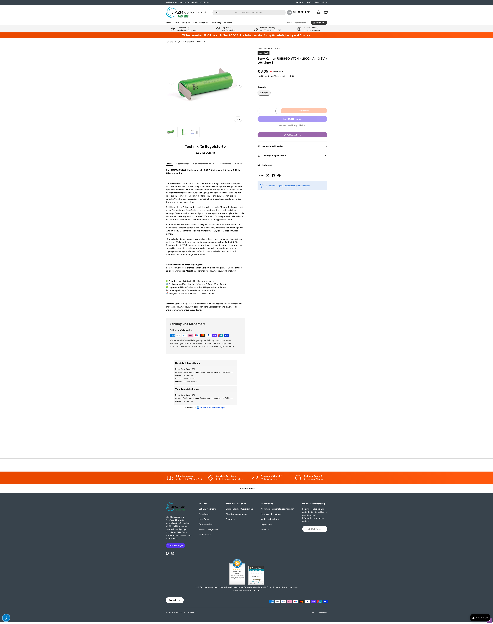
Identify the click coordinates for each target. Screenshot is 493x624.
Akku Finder (199, 22)
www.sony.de (189, 378)
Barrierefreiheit (206, 524)
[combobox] (249, 12)
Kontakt (228, 22)
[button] (326, 12)
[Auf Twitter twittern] (268, 175)
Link (258, 590)
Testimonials (301, 22)
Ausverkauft (303, 111)
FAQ (309, 2)
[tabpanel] (205, 240)
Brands (300, 2)
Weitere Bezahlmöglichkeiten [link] (292, 125)
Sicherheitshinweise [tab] (203, 163)
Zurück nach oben (247, 488)
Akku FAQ (216, 22)
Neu (177, 22)
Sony (260, 48)
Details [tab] (169, 163)
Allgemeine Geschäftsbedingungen (277, 508)
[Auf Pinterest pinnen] (279, 175)
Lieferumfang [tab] (224, 163)
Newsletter (204, 514)
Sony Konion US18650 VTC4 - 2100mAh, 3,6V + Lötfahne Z (190, 42)
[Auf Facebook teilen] (273, 175)
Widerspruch (205, 534)
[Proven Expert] (256, 575)
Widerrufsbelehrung (270, 519)
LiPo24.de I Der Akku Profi (185, 613)
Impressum (266, 524)
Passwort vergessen (208, 529)
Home (169, 22)
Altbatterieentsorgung (236, 514)
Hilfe (289, 22)
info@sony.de (187, 375)
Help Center (204, 519)
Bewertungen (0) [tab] (243, 163)
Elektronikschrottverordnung (239, 508)
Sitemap (265, 529)
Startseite (169, 42)
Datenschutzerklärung (271, 514)
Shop (184, 22)
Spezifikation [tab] (182, 163)
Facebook (230, 519)
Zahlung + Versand (207, 508)
